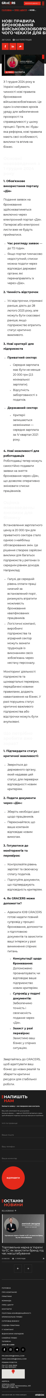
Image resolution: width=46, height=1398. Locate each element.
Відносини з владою (13, 1334)
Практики (7, 1296)
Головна (7, 10)
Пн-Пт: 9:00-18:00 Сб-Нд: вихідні (9, 1366)
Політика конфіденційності (16, 1313)
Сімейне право (9, 1338)
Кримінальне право (12, 1317)
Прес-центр (20, 10)
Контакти (7, 1309)
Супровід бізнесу (10, 1321)
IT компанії (7, 1329)
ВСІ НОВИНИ (8, 1210)
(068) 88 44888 (8, 1345)
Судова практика (10, 1325)
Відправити (13, 1178)
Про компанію (9, 1292)
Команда (6, 1301)
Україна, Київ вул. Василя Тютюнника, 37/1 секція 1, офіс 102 (16, 1385)
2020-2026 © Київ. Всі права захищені (14, 1394)
